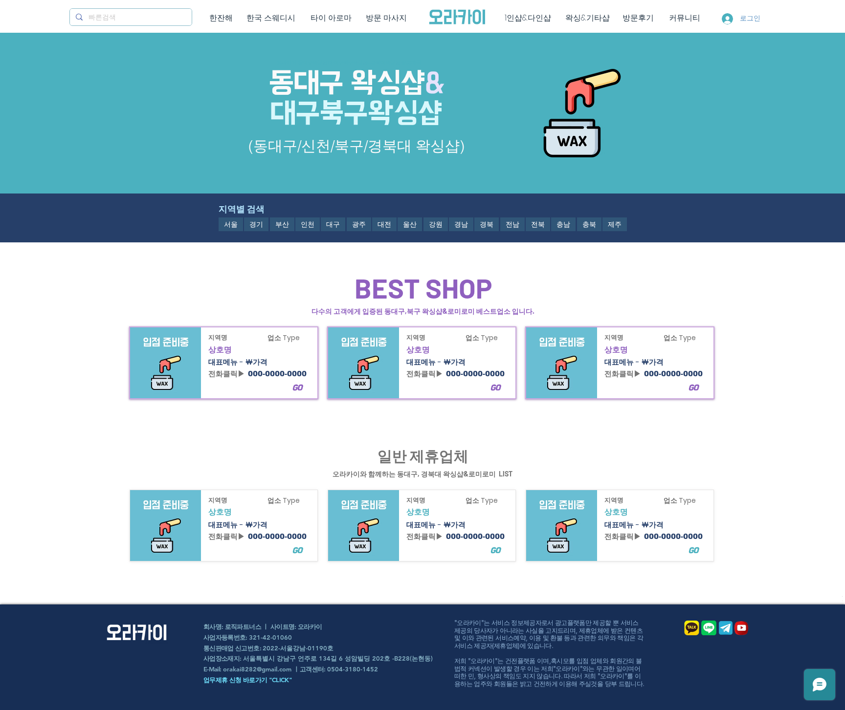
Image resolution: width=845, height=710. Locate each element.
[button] (231, 224)
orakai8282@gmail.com (257, 669)
